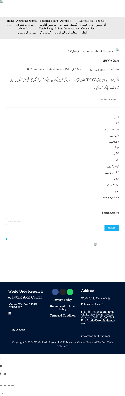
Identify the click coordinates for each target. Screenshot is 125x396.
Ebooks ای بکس (101, 23)
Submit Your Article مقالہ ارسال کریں (67, 30)
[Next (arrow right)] (5, 393)
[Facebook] (55, 292)
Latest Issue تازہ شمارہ (86, 23)
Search (111, 228)
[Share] (5, 385)
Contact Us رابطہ (87, 30)
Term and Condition (63, 316)
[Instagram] (62, 292)
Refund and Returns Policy (62, 307)
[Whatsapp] (70, 292)
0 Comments (35, 69)
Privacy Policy (63, 300)
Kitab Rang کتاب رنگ (46, 30)
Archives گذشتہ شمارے (68, 23)
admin (115, 69)
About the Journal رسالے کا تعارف (26, 23)
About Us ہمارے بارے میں (27, 30)
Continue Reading (105, 99)
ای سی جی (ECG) (111, 61)
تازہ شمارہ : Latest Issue (58, 69)
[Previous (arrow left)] (1, 393)
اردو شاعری (76, 69)
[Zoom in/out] (12, 385)
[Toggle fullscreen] (8, 385)
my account (18, 330)
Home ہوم (10, 23)
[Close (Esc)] (1, 385)
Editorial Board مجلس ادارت (49, 23)
